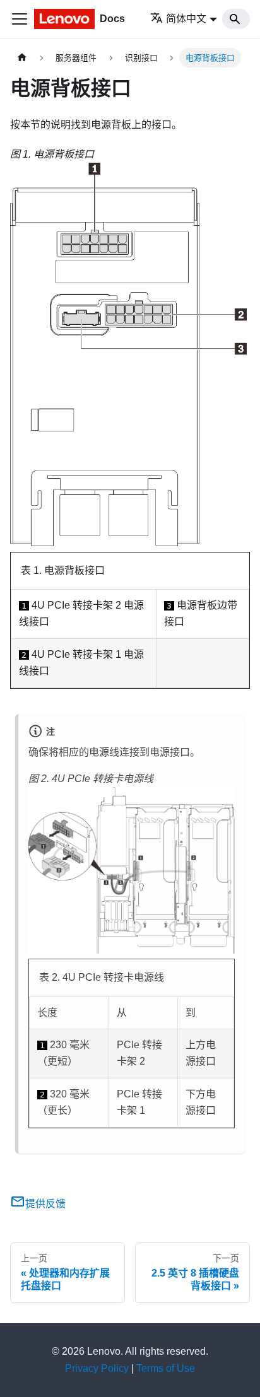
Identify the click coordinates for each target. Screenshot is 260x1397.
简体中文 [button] (186, 18)
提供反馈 (45, 1203)
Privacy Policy (97, 1368)
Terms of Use (165, 1368)
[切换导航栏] (19, 18)
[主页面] (22, 57)
